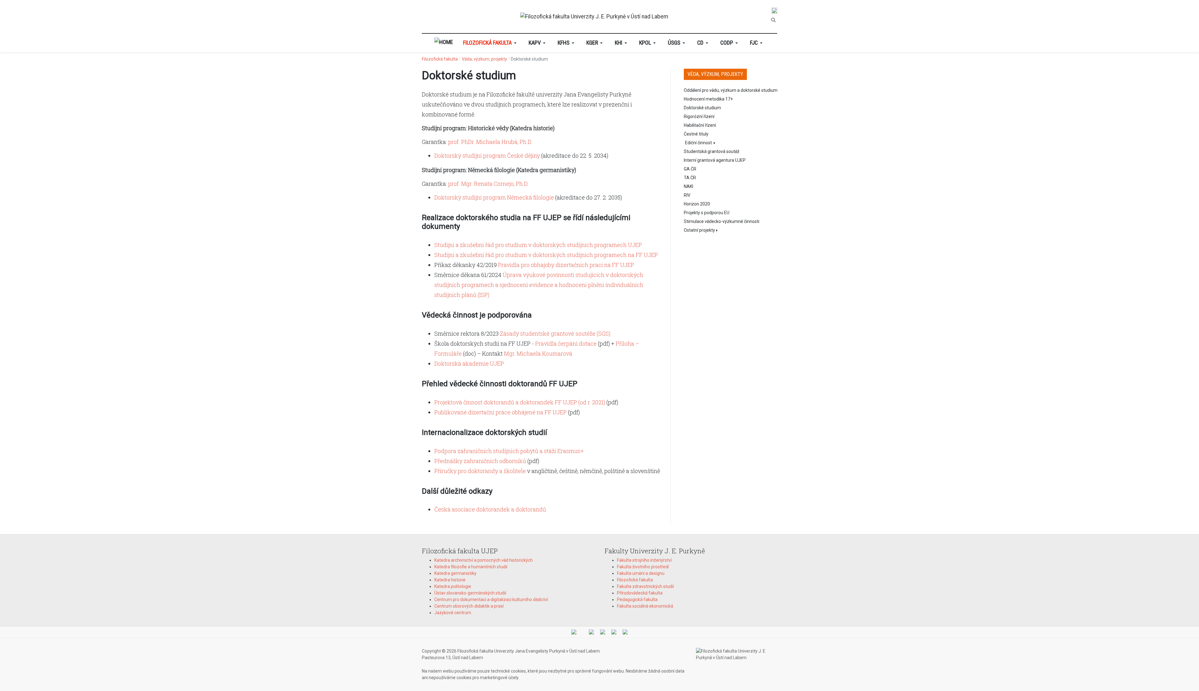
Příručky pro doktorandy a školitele (480, 471)
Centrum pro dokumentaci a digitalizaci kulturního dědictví (491, 599)
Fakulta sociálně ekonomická (645, 606)
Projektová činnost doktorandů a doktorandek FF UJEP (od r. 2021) (519, 402)
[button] (491, 43)
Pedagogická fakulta (637, 599)
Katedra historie (450, 579)
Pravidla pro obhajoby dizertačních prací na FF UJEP (566, 265)
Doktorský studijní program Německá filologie (494, 197)
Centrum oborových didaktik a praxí (469, 606)
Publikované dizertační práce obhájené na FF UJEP (500, 412)
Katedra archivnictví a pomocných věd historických (483, 560)
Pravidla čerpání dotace (566, 343)
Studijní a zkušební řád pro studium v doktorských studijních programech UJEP (538, 245)
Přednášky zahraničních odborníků (480, 461)
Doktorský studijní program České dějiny (487, 155)
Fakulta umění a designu (640, 573)
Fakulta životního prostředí (643, 566)
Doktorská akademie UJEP (469, 363)
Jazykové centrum (452, 612)
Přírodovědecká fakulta (640, 592)
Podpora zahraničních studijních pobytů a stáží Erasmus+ (509, 451)
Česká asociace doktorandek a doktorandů (490, 509)
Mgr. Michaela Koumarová (538, 353)
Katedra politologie (452, 586)
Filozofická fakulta (635, 579)
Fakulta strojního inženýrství (644, 560)
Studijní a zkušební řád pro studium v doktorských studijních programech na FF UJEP (546, 255)
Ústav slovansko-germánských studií (470, 592)
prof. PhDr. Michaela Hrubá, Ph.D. (490, 142)
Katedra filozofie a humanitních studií (470, 566)
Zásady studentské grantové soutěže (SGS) (555, 333)
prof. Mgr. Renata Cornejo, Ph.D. (488, 183)
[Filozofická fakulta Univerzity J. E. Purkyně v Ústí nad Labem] (594, 16)
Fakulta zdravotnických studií (645, 586)
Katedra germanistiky (455, 573)
